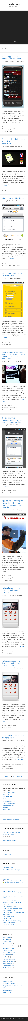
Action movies (7, 937)
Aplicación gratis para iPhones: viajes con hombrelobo (11, 590)
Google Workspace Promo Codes (12, 986)
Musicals (5, 957)
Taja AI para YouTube (9, 803)
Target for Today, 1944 (9, 925)
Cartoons (5, 941)
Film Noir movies (7, 952)
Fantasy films (7, 950)
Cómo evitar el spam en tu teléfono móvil (13, 737)
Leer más (5, 185)
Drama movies (7, 948)
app (10, 129)
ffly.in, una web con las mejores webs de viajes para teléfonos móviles (12, 420)
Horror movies (7, 954)
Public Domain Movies (9, 840)
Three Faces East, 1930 (10, 906)
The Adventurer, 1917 (9, 918)
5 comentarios (8, 653)
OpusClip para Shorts (9, 801)
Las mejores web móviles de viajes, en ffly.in (12, 274)
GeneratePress (23, 1018)
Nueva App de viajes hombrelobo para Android (12, 57)
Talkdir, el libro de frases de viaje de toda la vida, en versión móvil (13, 141)
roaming (11, 408)
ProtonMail (6, 807)
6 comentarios (8, 493)
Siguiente (20, 776)
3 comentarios (8, 344)
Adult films (6, 939)
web (9, 342)
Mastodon (6, 879)
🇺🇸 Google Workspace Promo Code (13, 881)
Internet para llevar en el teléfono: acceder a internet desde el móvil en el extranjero (14, 355)
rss (12, 937)
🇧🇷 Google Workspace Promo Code (13, 882)
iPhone (14, 265)
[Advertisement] (14, 25)
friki (12, 764)
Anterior (5, 776)
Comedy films (7, 944)
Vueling (5, 799)
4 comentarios (8, 580)
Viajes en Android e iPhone (13, 198)
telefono (10, 127)
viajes (18, 265)
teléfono (16, 408)
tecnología (20, 764)
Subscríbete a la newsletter (11, 819)
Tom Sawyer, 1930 (8, 916)
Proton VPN (6, 809)
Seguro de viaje (7, 796)
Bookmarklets (7, 992)
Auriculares (6, 794)
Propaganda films (8, 959)
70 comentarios (8, 768)
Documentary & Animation (10, 946)
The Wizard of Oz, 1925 (9, 900)
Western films (7, 967)
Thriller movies (7, 965)
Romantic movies (8, 961)
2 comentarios (8, 131)
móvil (13, 129)
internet (6, 408)
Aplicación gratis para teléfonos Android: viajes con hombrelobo (12, 663)
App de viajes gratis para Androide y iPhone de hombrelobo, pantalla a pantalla (12, 504)
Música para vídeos (8, 805)
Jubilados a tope (7, 854)
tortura (10, 766)
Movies (19, 892)
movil (5, 127)
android (6, 129)
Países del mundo (8, 981)
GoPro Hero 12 (12, 792)
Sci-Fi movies (7, 963)
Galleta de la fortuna (9, 983)
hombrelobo (14, 4)
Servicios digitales (8, 867)
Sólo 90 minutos (7, 988)
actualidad (7, 764)
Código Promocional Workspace (12, 870)
